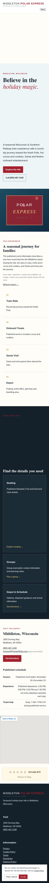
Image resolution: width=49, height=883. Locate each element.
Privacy (6, 849)
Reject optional (11, 877)
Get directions (12, 658)
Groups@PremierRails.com (15, 651)
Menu (43, 9)
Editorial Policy (9, 862)
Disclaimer (8, 859)
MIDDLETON (23, 4)
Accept (23, 877)
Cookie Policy (9, 852)
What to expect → (11, 284)
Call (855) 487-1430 (14, 178)
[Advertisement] (24, 37)
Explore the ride (13, 169)
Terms (5, 855)
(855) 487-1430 (10, 648)
